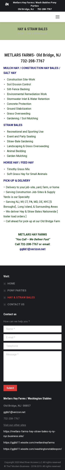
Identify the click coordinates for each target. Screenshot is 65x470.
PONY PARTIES (16, 290)
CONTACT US (15, 304)
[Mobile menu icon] (57, 17)
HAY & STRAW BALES (21, 297)
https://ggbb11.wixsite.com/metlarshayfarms (29, 442)
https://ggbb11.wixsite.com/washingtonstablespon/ (32, 449)
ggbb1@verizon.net (14, 412)
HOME (11, 283)
